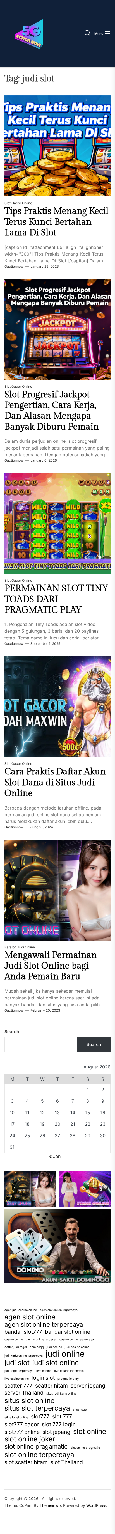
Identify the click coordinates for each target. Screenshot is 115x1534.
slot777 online (22, 1431)
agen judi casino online (20, 1310)
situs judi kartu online (61, 1393)
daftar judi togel (15, 1347)
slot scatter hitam (26, 1462)
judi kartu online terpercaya (23, 1356)
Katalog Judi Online (19, 947)
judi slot (17, 1362)
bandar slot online (67, 1331)
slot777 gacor (21, 1424)
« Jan (55, 1156)
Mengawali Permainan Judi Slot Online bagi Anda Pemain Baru (50, 966)
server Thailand (24, 1392)
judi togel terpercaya (18, 1371)
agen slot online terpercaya (43, 1324)
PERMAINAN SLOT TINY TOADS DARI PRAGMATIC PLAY (56, 599)
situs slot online (29, 1400)
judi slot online (55, 1362)
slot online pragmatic (85, 1448)
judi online (65, 1353)
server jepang (88, 1385)
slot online (89, 1431)
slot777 (40, 1416)
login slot (43, 1377)
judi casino (54, 1347)
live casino (43, 1371)
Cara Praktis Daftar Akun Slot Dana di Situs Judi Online (55, 782)
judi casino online (77, 1347)
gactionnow (13, 266)
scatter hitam (51, 1385)
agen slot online (29, 1316)
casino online (13, 1339)
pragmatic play (68, 1379)
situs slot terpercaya (37, 1408)
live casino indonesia (69, 1371)
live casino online (16, 1379)
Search (11, 1031)
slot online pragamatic (36, 1446)
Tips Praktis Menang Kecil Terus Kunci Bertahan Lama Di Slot (56, 222)
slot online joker (29, 1439)
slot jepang (56, 1431)
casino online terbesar (41, 1339)
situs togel (80, 1409)
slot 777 (62, 1416)
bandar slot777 (23, 1331)
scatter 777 (18, 1385)
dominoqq (37, 1347)
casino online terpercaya (76, 1339)
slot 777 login (59, 1424)
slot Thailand (67, 1462)
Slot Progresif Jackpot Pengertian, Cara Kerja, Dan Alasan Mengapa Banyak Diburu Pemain (51, 410)
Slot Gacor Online (18, 203)
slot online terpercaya (39, 1454)
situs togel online (16, 1417)
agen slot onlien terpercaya (59, 1310)
